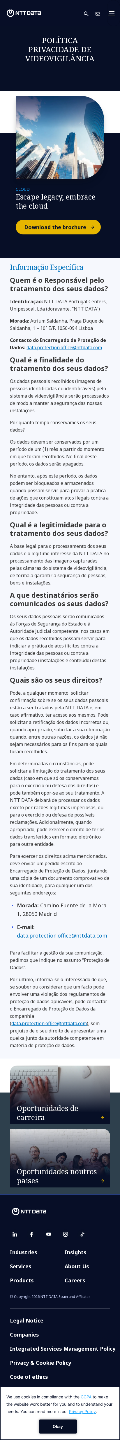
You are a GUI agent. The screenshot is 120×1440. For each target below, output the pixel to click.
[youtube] (49, 1234)
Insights (76, 1252)
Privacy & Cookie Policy (40, 1362)
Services (20, 1266)
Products (22, 1280)
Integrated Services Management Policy (62, 1348)
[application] (60, 1413)
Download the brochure (55, 227)
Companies (24, 1334)
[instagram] (65, 1234)
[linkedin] (15, 1234)
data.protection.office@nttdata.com (64, 347)
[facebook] (32, 1234)
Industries (23, 1252)
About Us (77, 1266)
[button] (90, 13)
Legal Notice (26, 1320)
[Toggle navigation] (113, 13)
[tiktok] (82, 1234)
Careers (75, 1280)
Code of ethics (29, 1376)
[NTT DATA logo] (24, 13)
